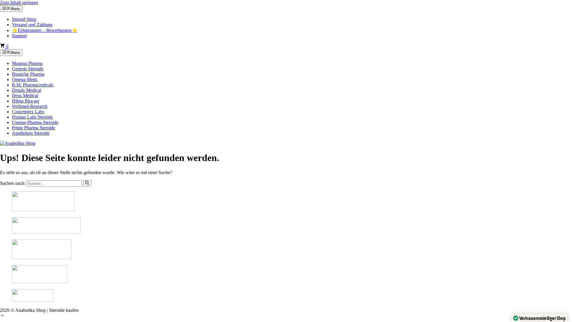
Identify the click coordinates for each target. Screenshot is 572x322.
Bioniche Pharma (28, 74)
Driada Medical (26, 90)
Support (19, 35)
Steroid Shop (24, 19)
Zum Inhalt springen (19, 2)
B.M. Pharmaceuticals (32, 84)
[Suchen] (87, 183)
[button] (2, 316)
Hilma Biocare (25, 100)
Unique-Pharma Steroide (35, 122)
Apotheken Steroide (30, 133)
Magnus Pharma (27, 63)
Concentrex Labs (28, 111)
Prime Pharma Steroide (33, 127)
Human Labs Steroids (32, 117)
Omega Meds (24, 79)
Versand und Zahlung (32, 24)
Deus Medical (25, 95)
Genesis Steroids (27, 68)
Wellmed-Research (29, 106)
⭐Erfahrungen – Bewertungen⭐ (44, 30)
